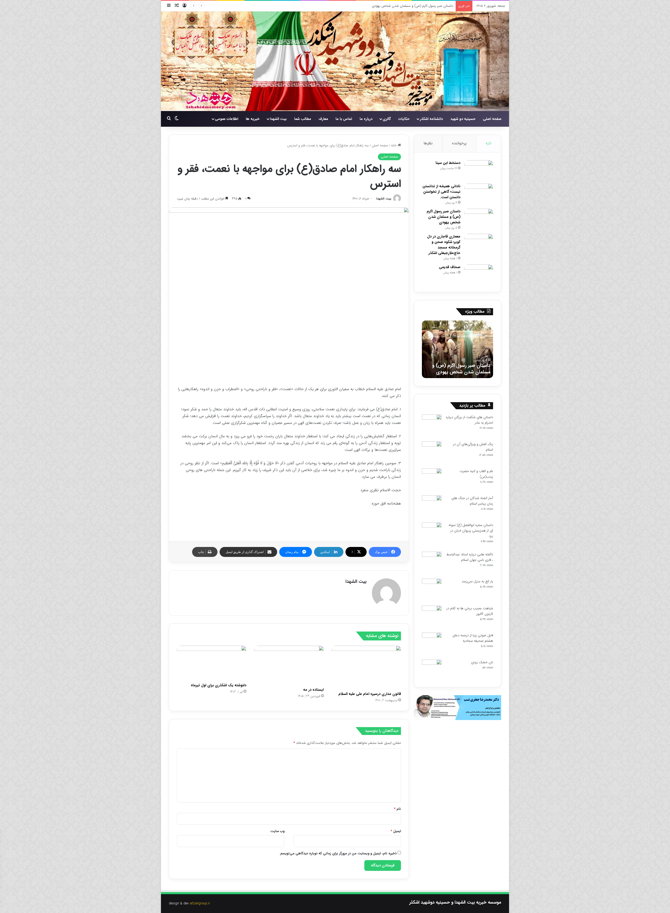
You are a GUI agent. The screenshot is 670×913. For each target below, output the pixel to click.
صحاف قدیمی (449, 267)
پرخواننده (459, 143)
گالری (387, 119)
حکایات (404, 119)
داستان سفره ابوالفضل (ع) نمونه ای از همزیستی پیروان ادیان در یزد (471, 530)
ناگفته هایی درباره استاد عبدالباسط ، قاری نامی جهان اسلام (469, 557)
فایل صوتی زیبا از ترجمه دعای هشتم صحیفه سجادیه (473, 638)
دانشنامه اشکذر (431, 119)
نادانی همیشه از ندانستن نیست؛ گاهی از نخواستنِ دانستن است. (441, 191)
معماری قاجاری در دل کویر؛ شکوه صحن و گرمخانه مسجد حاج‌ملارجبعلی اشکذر (443, 245)
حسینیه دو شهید (463, 119)
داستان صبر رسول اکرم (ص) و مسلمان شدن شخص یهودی (443, 216)
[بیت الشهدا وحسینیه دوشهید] (335, 61)
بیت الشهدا (278, 119)
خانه (394, 145)
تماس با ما (344, 119)
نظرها (428, 143)
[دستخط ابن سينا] (478, 170)
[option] (457, 349)
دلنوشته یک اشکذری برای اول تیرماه (218, 685)
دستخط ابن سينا (448, 163)
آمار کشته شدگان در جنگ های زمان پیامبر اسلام (472, 500)
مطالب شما (302, 119)
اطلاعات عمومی (226, 119)
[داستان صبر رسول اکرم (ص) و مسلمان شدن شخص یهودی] (478, 218)
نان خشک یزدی (482, 662)
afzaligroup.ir (200, 903)
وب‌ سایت (277, 831)
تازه (489, 143)
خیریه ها (253, 119)
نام (397, 809)
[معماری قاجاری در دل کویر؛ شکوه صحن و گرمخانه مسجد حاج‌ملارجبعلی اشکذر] (478, 243)
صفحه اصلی (492, 119)
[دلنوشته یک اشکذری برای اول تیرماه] (211, 663)
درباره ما (366, 119)
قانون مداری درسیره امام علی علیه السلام (369, 694)
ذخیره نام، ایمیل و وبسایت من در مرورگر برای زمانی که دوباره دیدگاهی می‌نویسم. (338, 853)
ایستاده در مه (313, 690)
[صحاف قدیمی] (478, 274)
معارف (323, 119)
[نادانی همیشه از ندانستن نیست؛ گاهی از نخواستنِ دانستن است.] (478, 193)
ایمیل (395, 831)
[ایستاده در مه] (288, 665)
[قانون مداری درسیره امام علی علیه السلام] (366, 667)
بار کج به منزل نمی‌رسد (477, 581)
